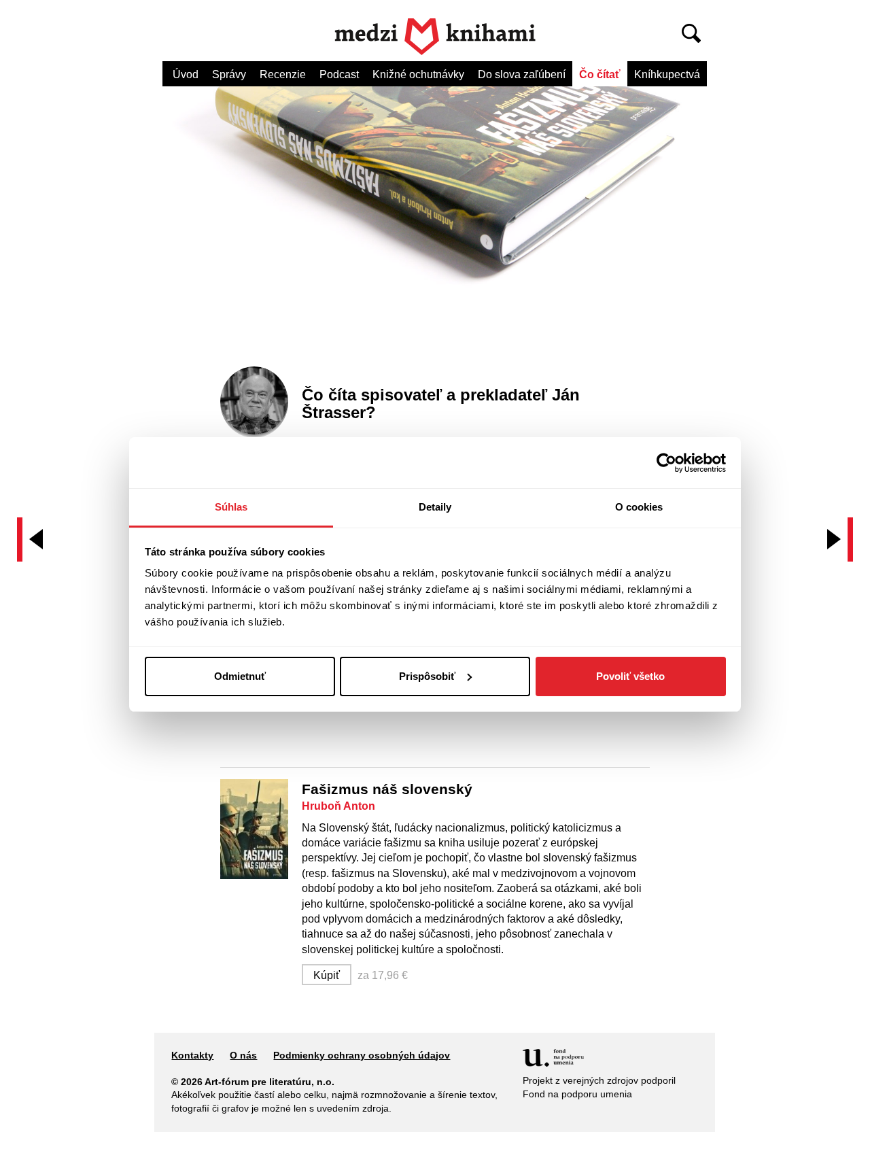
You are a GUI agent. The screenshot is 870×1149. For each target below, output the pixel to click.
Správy (229, 74)
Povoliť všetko (630, 676)
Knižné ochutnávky (418, 74)
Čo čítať (600, 74)
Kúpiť (326, 975)
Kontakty (192, 1055)
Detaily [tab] (435, 507)
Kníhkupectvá (667, 74)
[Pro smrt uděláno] (836, 539)
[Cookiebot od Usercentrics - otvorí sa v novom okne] (666, 463)
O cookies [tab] (639, 507)
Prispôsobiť (427, 676)
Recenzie (283, 74)
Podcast (339, 74)
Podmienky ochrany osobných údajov (361, 1055)
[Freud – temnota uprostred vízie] (33, 539)
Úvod (185, 74)
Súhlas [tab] (231, 507)
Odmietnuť (240, 676)
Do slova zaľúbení (522, 74)
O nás (243, 1055)
